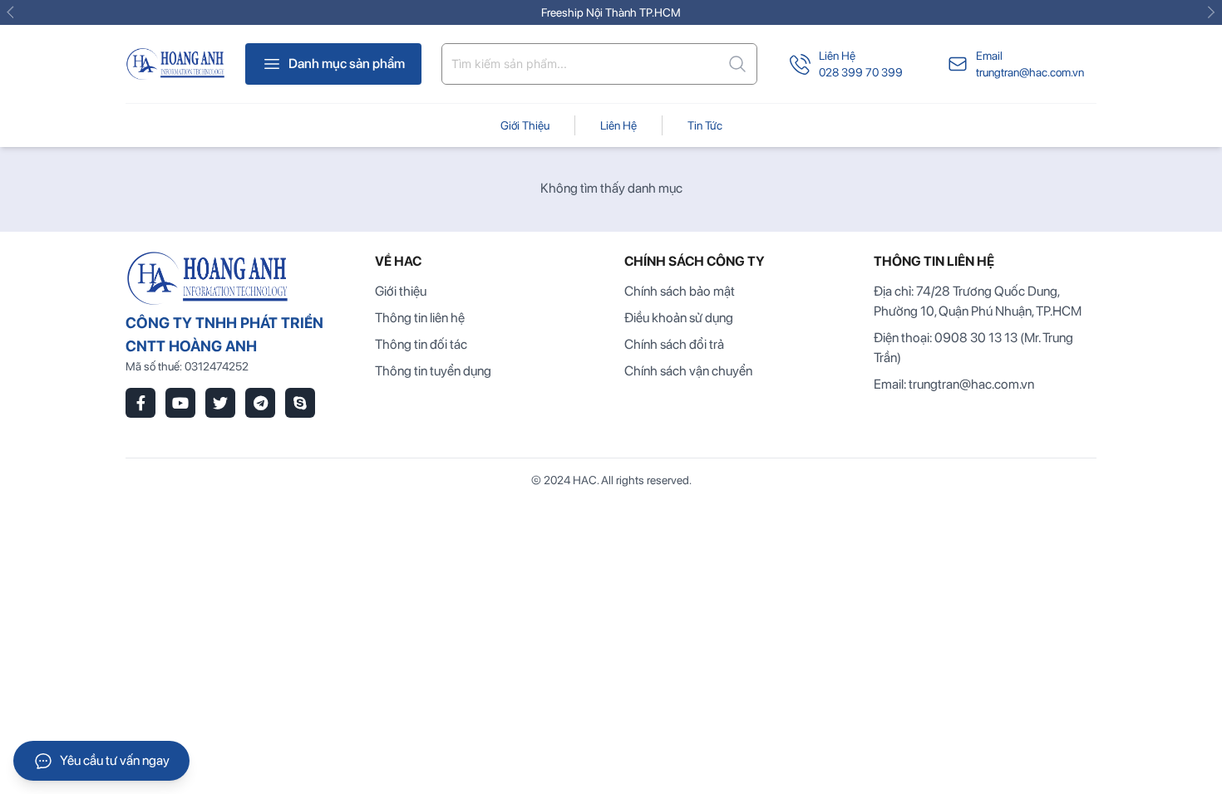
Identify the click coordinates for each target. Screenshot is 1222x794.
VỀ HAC (398, 261)
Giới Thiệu (524, 125)
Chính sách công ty (694, 261)
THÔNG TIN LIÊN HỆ (934, 261)
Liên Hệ (837, 55)
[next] (1208, 12)
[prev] (13, 12)
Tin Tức (704, 125)
